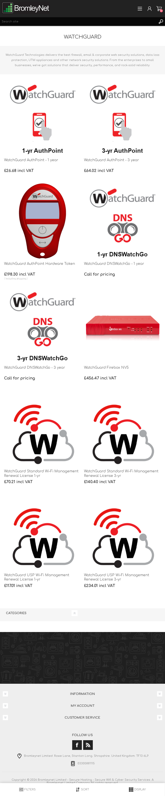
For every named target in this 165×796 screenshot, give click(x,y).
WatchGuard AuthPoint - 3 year (111, 160)
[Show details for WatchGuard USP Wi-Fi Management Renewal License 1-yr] (42, 532)
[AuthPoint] (42, 117)
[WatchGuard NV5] (122, 324)
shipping (21, 279)
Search (160, 21)
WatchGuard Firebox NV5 (106, 368)
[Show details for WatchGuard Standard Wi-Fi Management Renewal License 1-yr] (42, 428)
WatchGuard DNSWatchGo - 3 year (34, 368)
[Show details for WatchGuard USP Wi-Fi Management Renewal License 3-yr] (122, 532)
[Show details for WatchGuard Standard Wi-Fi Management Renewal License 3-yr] (122, 428)
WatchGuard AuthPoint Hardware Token (39, 264)
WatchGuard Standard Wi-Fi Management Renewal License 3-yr (121, 473)
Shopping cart (159, 8)
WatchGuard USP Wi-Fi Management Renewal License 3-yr (116, 577)
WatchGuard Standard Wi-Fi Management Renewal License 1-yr (41, 473)
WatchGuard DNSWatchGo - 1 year (114, 264)
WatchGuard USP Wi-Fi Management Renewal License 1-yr (36, 577)
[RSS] (88, 745)
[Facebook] (77, 745)
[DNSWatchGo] (122, 221)
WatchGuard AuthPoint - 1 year (31, 160)
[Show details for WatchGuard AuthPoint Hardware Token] (42, 221)
